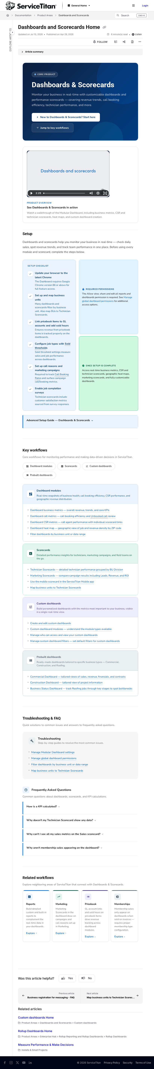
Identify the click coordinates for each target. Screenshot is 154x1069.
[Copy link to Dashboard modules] (67, 491)
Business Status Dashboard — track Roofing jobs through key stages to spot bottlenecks (81, 688)
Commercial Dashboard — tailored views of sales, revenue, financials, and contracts (78, 676)
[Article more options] (140, 42)
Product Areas (45, 15)
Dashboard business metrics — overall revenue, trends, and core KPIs (69, 510)
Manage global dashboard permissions (53, 758)
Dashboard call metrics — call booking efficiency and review (73, 516)
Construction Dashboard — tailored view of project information (66, 682)
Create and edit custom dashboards (50, 623)
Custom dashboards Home (36, 1017)
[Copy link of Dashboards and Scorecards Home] (104, 27)
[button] (131, 15)
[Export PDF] (132, 42)
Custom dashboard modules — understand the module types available (71, 629)
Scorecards (71, 466)
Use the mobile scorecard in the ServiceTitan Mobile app (62, 581)
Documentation (23, 15)
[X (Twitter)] (17, 1062)
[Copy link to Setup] (38, 234)
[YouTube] (24, 1062)
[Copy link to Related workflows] (60, 878)
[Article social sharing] (124, 42)
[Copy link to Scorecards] (56, 550)
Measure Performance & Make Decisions (46, 1044)
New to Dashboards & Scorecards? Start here (67, 117)
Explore (31, 933)
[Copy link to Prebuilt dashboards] (67, 657)
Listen (138, 34)
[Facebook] (4, 1062)
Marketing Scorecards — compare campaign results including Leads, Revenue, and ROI (79, 575)
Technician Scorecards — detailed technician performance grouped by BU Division (76, 569)
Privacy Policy (112, 1062)
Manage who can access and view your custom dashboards (64, 635)
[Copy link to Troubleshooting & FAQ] (66, 719)
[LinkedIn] (30, 1062)
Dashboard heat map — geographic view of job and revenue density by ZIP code (75, 528)
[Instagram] (11, 1062)
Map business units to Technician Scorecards (55, 587)
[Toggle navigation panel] (12, 32)
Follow (102, 41)
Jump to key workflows (54, 128)
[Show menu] (133, 6)
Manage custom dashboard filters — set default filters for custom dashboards (75, 641)
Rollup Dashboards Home (35, 1031)
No (90, 978)
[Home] (31, 5)
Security (127, 1062)
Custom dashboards (101, 466)
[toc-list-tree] (116, 42)
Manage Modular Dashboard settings (53, 752)
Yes (70, 978)
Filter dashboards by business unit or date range (57, 534)
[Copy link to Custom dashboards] (67, 604)
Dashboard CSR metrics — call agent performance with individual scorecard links (76, 522)
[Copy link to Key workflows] (53, 451)
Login (145, 5)
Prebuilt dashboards (41, 475)
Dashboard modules (41, 466)
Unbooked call (99, 516)
